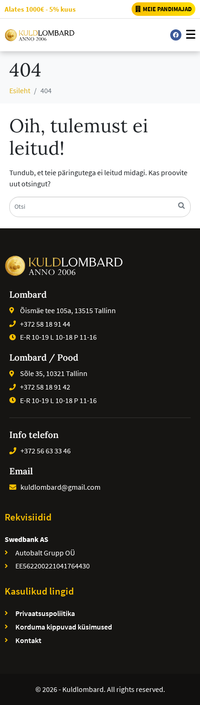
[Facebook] (175, 35)
